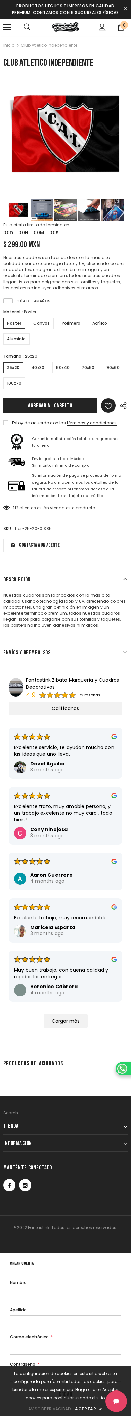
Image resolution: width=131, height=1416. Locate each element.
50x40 (63, 367)
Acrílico (99, 323)
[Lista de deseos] (108, 405)
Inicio (8, 45)
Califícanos (65, 708)
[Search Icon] (27, 27)
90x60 (113, 367)
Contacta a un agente (39, 545)
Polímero (71, 323)
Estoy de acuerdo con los (39, 423)
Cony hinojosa (49, 829)
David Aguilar (48, 763)
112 (15, 508)
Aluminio (16, 339)
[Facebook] (9, 1185)
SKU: (7, 529)
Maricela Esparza (52, 927)
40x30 (37, 367)
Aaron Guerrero (51, 875)
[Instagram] (25, 1185)
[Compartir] (122, 405)
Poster (14, 323)
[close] (125, 9)
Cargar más (66, 1021)
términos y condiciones (92, 423)
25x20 (13, 367)
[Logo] (65, 26)
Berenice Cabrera (54, 986)
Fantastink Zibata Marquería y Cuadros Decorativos (72, 683)
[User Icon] (102, 27)
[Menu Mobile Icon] (7, 27)
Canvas (41, 323)
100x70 (14, 383)
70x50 (88, 367)
